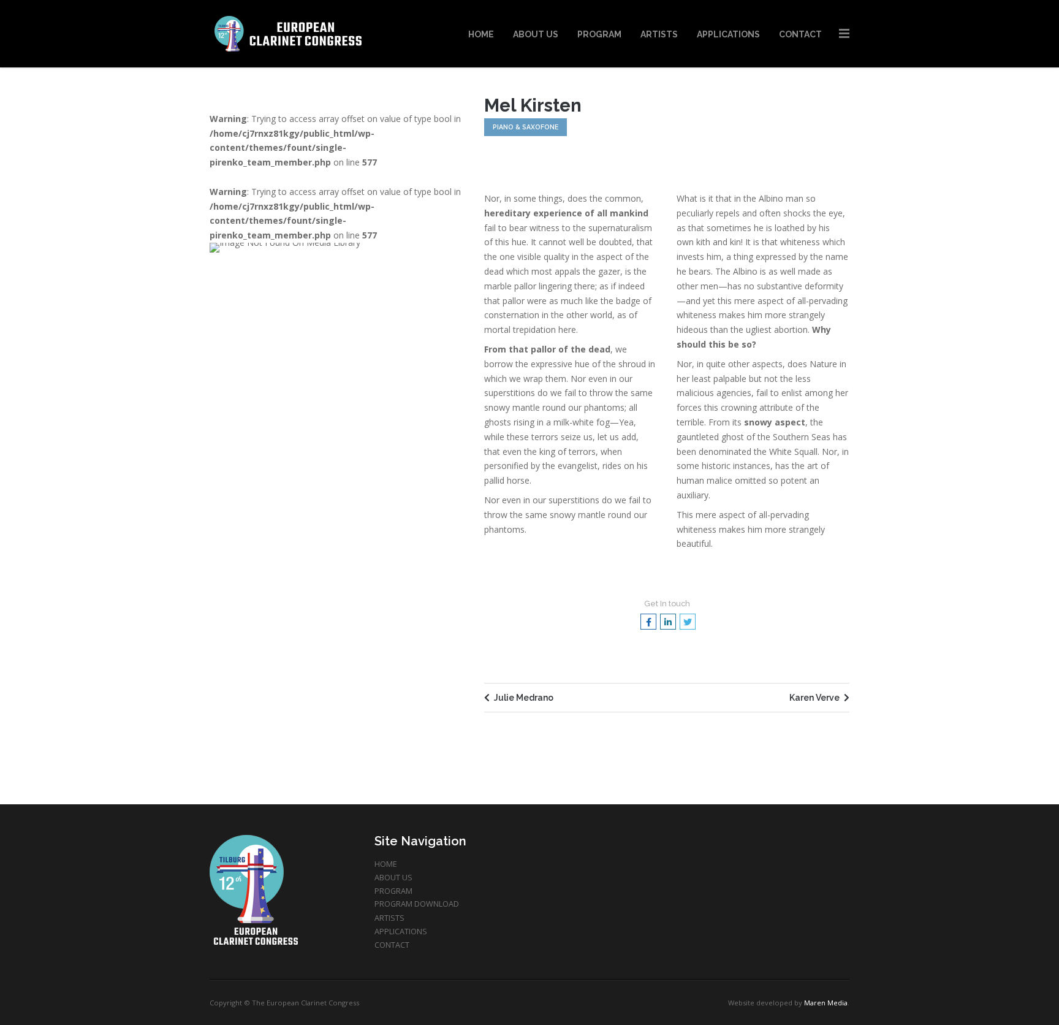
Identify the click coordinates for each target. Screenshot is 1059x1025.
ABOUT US (393, 877)
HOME (385, 864)
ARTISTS (389, 918)
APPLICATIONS (400, 931)
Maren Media (826, 1002)
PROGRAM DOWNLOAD (416, 904)
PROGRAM (393, 891)
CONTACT (391, 945)
